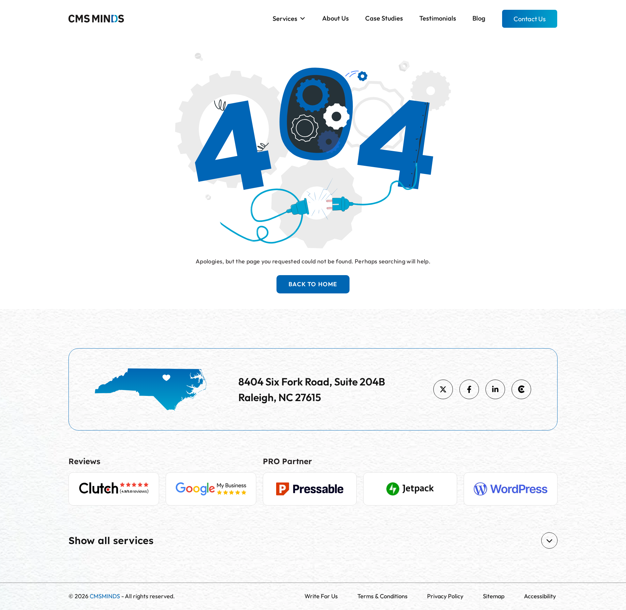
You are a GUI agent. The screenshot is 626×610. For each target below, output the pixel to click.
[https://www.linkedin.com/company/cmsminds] (495, 389)
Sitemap (493, 596)
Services (285, 18)
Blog (478, 18)
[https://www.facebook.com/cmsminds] (469, 389)
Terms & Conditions (382, 596)
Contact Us (530, 19)
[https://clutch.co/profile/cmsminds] (521, 389)
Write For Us (321, 596)
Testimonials (437, 18)
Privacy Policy (445, 596)
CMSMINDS (105, 596)
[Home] (96, 18)
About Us (335, 18)
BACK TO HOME (313, 284)
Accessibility (540, 596)
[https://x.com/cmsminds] (443, 389)
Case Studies (384, 18)
